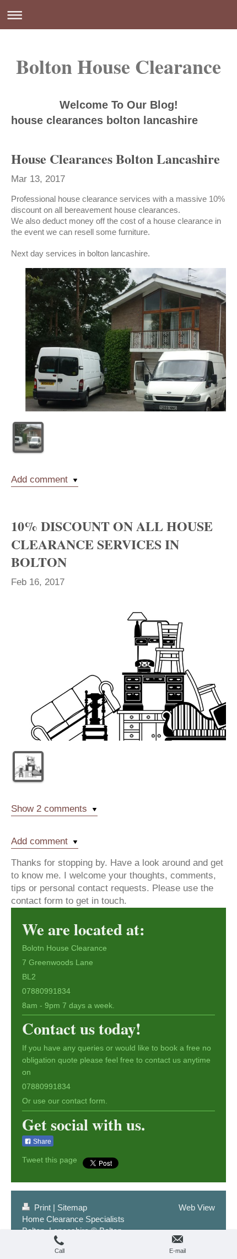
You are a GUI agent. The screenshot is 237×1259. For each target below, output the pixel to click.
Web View (197, 1207)
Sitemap (72, 1207)
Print (42, 1207)
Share (41, 1141)
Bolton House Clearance (118, 66)
